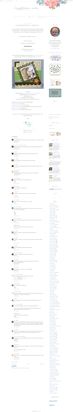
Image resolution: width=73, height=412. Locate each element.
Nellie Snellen (52, 323)
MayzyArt (51, 312)
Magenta (51, 308)
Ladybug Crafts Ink (53, 296)
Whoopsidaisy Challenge (16, 105)
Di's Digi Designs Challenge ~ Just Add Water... (56, 152)
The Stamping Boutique (54, 373)
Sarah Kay (51, 345)
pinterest (35, 129)
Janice (15, 320)
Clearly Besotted (53, 220)
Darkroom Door (52, 238)
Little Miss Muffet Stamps (54, 306)
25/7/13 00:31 (16, 281)
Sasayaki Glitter (52, 346)
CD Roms (51, 218)
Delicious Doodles (53, 239)
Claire (15, 164)
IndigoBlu (51, 284)
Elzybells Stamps (53, 260)
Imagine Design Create (54, 281)
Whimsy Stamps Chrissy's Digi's (55, 381)
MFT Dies (51, 317)
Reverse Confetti (53, 340)
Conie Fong (52, 223)
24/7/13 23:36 (16, 271)
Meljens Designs (52, 314)
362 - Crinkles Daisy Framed (28, 93)
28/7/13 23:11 (16, 351)
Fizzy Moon (52, 264)
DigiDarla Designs (53, 245)
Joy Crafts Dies (52, 288)
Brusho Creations (53, 215)
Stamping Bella (52, 358)
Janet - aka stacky (17, 304)
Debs (15, 230)
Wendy (55, 38)
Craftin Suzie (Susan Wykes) (19, 145)
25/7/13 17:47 (16, 301)
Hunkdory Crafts (53, 279)
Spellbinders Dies (53, 352)
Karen (15, 329)
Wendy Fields (51, 125)
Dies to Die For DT (53, 242)
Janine (15, 259)
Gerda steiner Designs (54, 272)
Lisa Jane (15, 199)
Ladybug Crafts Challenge (16, 106)
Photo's (51, 330)
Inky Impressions (53, 285)
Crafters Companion (53, 224)
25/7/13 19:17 (16, 317)
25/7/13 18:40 (16, 310)
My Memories (52, 321)
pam (14, 245)
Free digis (51, 269)
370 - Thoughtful (37, 93)
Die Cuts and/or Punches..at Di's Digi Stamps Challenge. (56, 143)
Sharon (15, 138)
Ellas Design (52, 258)
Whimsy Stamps (52, 379)
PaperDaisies (16, 291)
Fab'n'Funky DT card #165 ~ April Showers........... (56, 175)
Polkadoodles (52, 339)
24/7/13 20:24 (16, 222)
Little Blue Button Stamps (54, 303)
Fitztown (51, 263)
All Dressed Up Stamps (54, 209)
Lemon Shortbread (53, 297)
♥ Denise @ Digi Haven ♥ (18, 279)
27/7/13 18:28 (16, 341)
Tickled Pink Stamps (53, 375)
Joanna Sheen (52, 287)
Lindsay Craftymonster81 (18, 336)
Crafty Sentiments (53, 230)
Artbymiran (52, 211)
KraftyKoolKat (16, 206)
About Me (22, 16)
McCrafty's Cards (17, 252)
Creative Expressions (53, 232)
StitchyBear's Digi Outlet (54, 364)
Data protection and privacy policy (48, 16)
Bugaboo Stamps (53, 217)
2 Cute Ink (51, 203)
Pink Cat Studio (52, 333)
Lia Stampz (52, 299)
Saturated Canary (53, 349)
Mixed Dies (52, 320)
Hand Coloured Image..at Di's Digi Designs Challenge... (56, 167)
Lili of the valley (52, 300)
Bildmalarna (52, 214)
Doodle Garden (52, 254)
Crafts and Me (52, 226)
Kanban (51, 291)
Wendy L (15, 186)
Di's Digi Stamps (52, 241)
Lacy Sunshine (52, 294)
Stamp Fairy (52, 354)
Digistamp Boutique (53, 247)
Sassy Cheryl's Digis (53, 348)
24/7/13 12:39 (16, 215)
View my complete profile (55, 48)
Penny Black (52, 324)
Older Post (42, 364)
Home (15, 16)
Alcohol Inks (52, 208)
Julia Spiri (51, 290)
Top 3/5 (30, 17)
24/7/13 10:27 (16, 175)
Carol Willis (16, 178)
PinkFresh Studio (53, 337)
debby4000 (16, 283)
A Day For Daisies (53, 205)
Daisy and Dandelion (53, 236)
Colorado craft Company (54, 221)
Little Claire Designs (53, 305)
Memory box (52, 315)
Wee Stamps (52, 378)
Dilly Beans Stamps (28, 50)
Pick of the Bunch (53, 331)
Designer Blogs (38, 411)
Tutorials (51, 376)
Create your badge (51, 128)
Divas (18, 114)
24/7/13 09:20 (16, 149)
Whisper (15, 344)
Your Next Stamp (53, 393)
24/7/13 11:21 (16, 204)
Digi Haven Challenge (15, 108)
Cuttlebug (51, 235)
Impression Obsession (54, 282)
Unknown (15, 170)
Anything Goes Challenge (16, 109)
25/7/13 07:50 (16, 289)
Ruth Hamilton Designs (54, 343)
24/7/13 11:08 (16, 189)
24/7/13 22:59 (16, 250)
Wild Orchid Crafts (53, 387)
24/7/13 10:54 (16, 183)
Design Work (31, 16)
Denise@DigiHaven (17, 274)
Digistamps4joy (52, 248)
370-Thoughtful (38, 56)
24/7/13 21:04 (16, 235)
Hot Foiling (52, 278)
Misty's (15, 267)
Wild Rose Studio (53, 388)
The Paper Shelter (53, 372)
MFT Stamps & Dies (53, 318)
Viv (14, 298)
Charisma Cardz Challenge (16, 103)
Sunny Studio (52, 367)
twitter (29, 129)
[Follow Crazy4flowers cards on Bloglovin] (53, 401)
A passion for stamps (53, 206)
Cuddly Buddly (52, 233)
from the (51, 270)
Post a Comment (15, 361)
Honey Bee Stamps (53, 275)
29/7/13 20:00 (16, 359)
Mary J (15, 158)
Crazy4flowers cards (26, 7)
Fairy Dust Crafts (53, 261)
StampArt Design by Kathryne (55, 355)
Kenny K (51, 293)
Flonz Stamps (52, 267)
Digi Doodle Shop (53, 244)
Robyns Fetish (52, 342)
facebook (25, 129)
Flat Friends (52, 266)
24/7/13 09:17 (16, 142)
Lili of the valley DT (53, 302)
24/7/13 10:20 (16, 167)
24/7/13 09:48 (16, 161)
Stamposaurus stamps (54, 363)
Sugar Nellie (52, 366)
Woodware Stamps (53, 390)
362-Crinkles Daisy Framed (37, 55)
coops (15, 191)
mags (15, 237)
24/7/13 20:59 (16, 228)
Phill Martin (52, 327)
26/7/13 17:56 (16, 333)
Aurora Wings (52, 212)
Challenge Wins (39, 17)
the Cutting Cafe (53, 369)
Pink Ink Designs (53, 336)
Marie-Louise (16, 218)
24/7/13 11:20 (16, 197)
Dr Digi (51, 257)
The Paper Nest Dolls (53, 370)
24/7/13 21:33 (16, 243)
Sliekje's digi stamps (53, 351)
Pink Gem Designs (53, 334)
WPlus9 (51, 391)
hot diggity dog (52, 276)
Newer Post (14, 364)
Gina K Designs (52, 273)
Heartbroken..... (52, 160)
